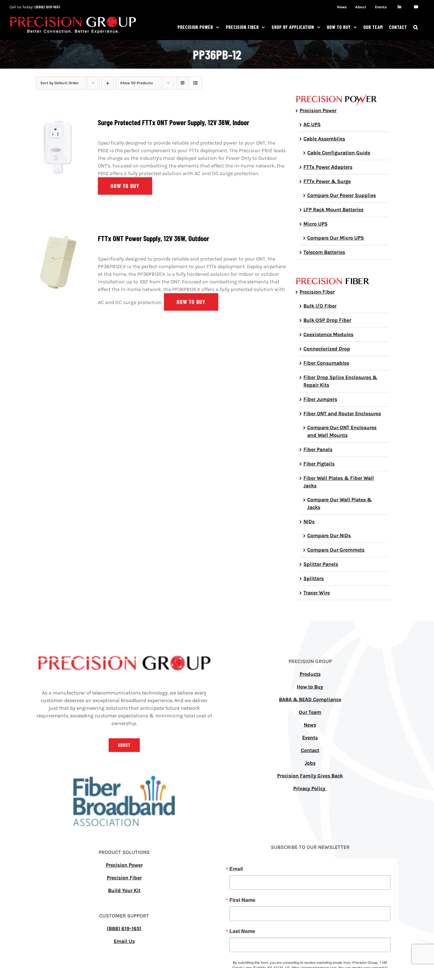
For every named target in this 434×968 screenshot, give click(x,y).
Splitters (313, 578)
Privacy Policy (310, 788)
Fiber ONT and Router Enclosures (342, 413)
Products (310, 674)
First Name (242, 900)
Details (58, 148)
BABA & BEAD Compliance (310, 699)
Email (236, 868)
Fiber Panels (317, 449)
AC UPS (312, 124)
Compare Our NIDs (329, 535)
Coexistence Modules (328, 334)
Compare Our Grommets (335, 550)
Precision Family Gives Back (310, 776)
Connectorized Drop (326, 349)
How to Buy (310, 687)
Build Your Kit (124, 890)
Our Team (310, 712)
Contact (310, 750)
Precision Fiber (317, 292)
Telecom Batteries (324, 252)
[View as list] (195, 83)
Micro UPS (315, 224)
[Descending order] (107, 83)
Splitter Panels (320, 564)
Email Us (124, 941)
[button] (415, 27)
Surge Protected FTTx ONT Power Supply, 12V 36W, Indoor (173, 122)
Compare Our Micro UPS (335, 238)
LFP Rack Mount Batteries (333, 209)
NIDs (309, 521)
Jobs (310, 763)
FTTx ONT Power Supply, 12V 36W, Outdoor (153, 238)
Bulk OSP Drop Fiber (327, 320)
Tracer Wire (316, 593)
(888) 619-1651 (47, 7)
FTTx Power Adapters (327, 167)
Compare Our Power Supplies (341, 195)
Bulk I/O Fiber (319, 306)
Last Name (242, 931)
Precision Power (318, 110)
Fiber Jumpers (320, 399)
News (310, 725)
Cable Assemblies (324, 139)
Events (310, 737)
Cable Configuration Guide (338, 153)
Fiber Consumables (326, 363)
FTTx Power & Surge (327, 181)
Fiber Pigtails (319, 464)
